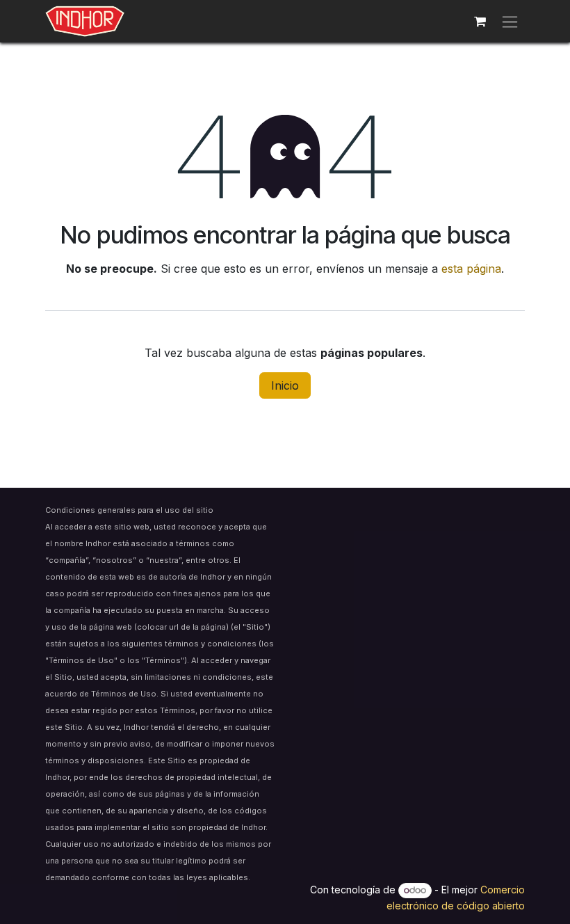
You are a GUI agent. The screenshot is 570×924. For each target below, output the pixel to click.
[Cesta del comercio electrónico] (479, 21)
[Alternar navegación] (510, 21)
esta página (471, 269)
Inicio (285, 385)
